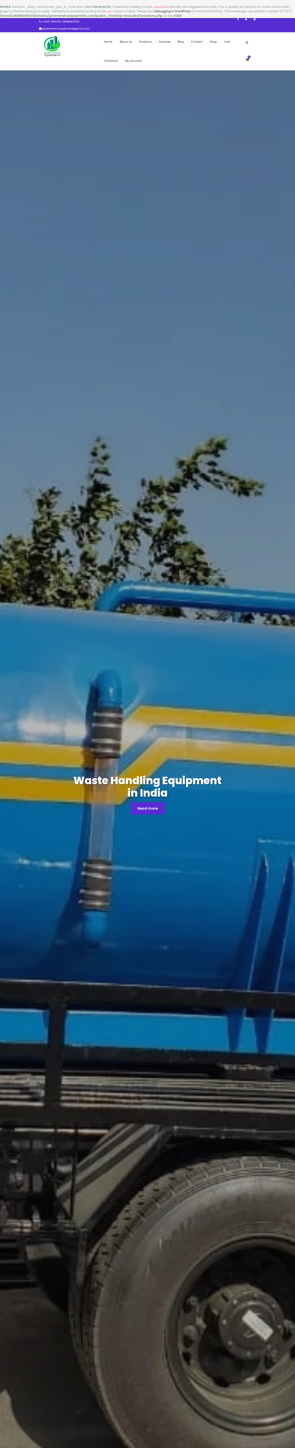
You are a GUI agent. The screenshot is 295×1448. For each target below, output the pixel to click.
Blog (181, 42)
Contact (197, 42)
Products (145, 42)
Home (108, 42)
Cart (227, 42)
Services (165, 42)
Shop (213, 42)
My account (133, 61)
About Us (126, 42)
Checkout (111, 61)
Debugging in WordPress (172, 11)
